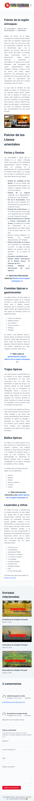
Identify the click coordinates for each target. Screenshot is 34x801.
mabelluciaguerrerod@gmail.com (13, 702)
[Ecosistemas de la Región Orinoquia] (17, 608)
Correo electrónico (9, 749)
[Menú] (31, 5)
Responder (28, 698)
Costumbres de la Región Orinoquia (15, 645)
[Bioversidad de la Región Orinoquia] (17, 659)
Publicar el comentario (11, 787)
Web (3, 758)
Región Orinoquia (9, 30)
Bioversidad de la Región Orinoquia (14, 670)
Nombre (5, 741)
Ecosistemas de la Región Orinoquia (15, 619)
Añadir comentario (8, 767)
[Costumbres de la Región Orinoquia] (17, 634)
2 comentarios (21, 30)
